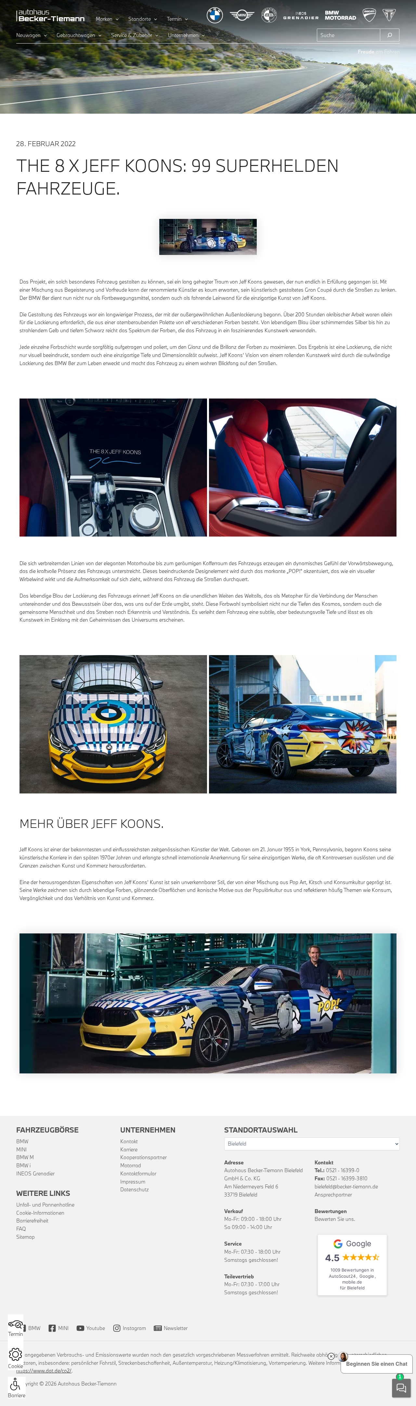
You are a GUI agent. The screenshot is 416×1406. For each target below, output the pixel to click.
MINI (21, 1149)
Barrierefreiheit (32, 1220)
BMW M (25, 1157)
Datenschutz (134, 1189)
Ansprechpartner (333, 1194)
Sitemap (25, 1237)
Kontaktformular (138, 1173)
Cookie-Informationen (40, 1213)
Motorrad (130, 1165)
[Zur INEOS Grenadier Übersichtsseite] (301, 15)
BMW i (23, 1165)
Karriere (128, 1149)
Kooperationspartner (143, 1157)
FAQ (21, 1228)
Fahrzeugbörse (47, 1129)
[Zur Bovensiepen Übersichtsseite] (269, 15)
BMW (22, 1141)
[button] (115, 19)
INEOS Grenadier (35, 1173)
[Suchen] (389, 35)
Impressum (132, 1181)
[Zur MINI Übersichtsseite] (242, 15)
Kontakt (129, 1141)
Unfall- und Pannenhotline (45, 1204)
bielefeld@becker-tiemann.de (346, 1186)
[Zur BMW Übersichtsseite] (215, 15)
